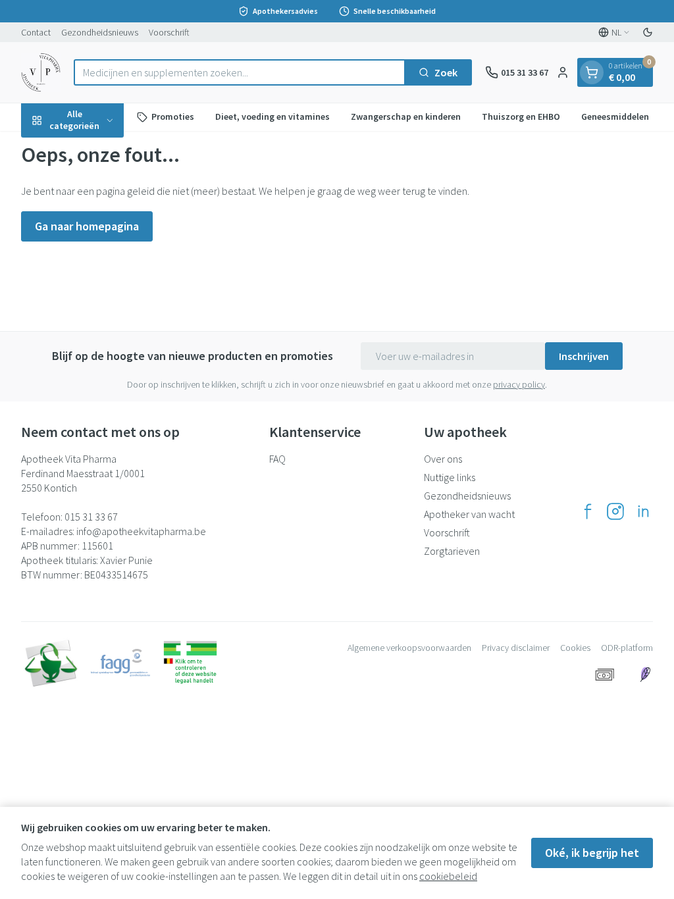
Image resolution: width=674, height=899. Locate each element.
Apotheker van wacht (469, 514)
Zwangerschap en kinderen (406, 116)
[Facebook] (588, 511)
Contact (36, 32)
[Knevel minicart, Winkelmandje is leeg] (592, 72)
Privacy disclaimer (516, 648)
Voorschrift (169, 32)
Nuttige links (449, 477)
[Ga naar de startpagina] (41, 72)
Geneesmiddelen (615, 116)
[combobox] (239, 72)
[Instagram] (615, 511)
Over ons (443, 458)
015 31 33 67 (91, 516)
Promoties (172, 116)
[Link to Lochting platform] (645, 674)
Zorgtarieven (452, 550)
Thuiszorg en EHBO (521, 116)
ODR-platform (627, 648)
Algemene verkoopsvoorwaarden (409, 648)
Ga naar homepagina (87, 226)
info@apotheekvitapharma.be (141, 531)
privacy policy (519, 384)
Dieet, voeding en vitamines (272, 116)
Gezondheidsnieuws (99, 32)
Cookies (575, 648)
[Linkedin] (643, 511)
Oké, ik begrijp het (592, 852)
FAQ (277, 458)
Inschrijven (584, 356)
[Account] (562, 72)
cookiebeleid (448, 876)
